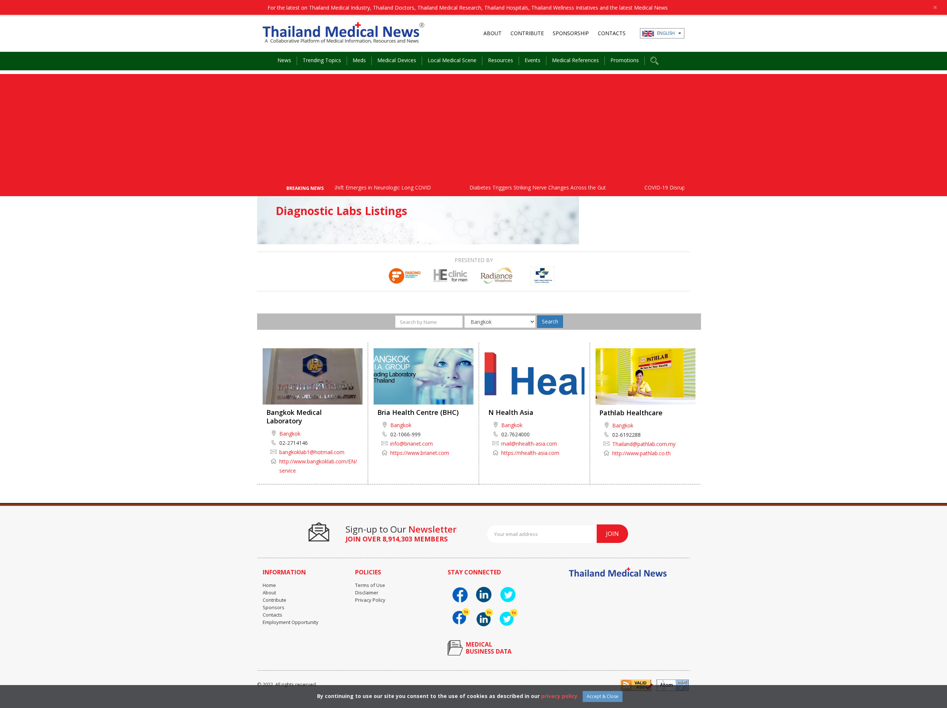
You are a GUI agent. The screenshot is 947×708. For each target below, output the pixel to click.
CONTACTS (612, 33)
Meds (359, 60)
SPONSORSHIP (571, 33)
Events (532, 60)
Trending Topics (322, 60)
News (284, 60)
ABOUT (492, 33)
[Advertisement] (473, 126)
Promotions (624, 60)
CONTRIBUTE (527, 33)
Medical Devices (396, 60)
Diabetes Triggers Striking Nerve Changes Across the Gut (518, 187)
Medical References (575, 60)
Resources (500, 60)
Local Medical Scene (452, 60)
